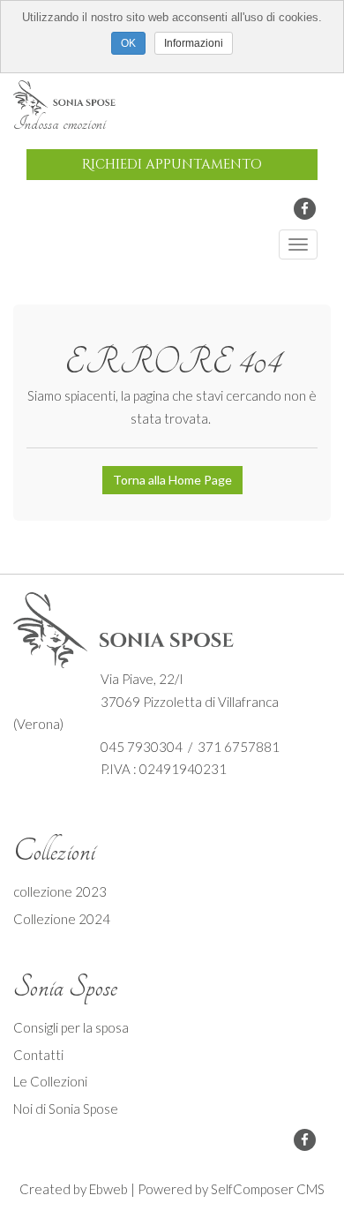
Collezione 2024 (61, 919)
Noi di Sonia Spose (65, 1108)
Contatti (38, 1055)
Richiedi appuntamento (172, 164)
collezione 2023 (60, 891)
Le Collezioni (50, 1081)
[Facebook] (305, 209)
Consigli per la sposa (71, 1027)
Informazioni (193, 43)
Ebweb (108, 1189)
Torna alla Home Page (172, 479)
